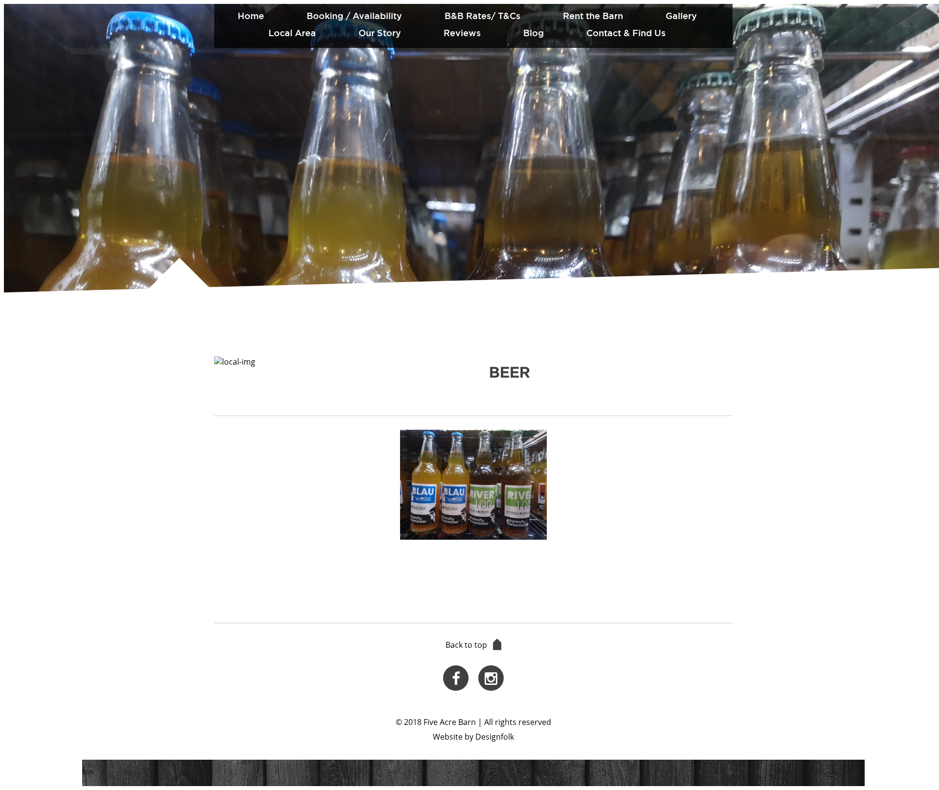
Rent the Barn (593, 16)
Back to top (466, 644)
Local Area (292, 33)
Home (251, 16)
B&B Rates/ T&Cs (482, 16)
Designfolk (494, 736)
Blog (533, 33)
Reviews (462, 33)
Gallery (681, 16)
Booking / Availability (354, 16)
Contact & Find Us (626, 33)
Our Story (379, 33)
